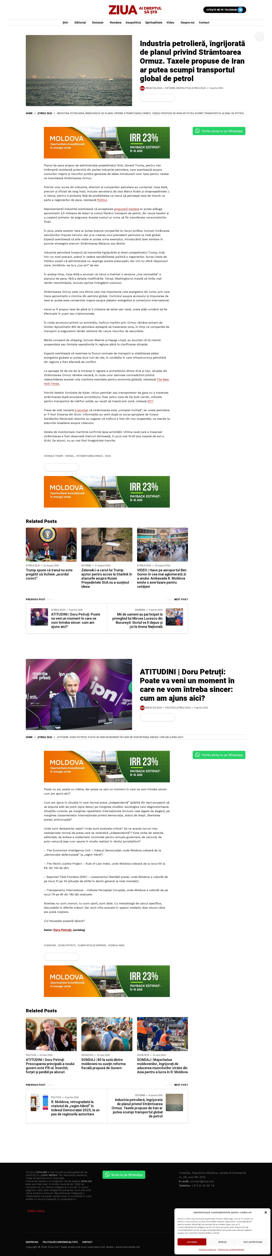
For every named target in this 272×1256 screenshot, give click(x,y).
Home (29, 113)
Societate (87, 1055)
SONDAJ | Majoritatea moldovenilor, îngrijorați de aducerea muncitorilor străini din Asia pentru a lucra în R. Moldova (162, 1066)
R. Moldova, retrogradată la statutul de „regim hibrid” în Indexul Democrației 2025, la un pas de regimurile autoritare (75, 1108)
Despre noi (32, 1242)
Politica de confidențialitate (231, 1249)
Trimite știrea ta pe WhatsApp (222, 131)
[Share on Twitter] (149, 98)
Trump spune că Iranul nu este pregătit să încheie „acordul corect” (49, 574)
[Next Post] (174, 617)
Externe (170, 88)
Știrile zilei (199, 88)
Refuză (222, 1242)
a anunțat (81, 410)
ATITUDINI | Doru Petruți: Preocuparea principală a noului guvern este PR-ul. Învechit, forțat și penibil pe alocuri (50, 1066)
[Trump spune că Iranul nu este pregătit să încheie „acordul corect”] (51, 544)
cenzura (50, 945)
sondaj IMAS (117, 945)
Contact (87, 1242)
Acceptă (192, 1242)
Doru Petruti (68, 945)
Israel (70, 456)
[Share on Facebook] (144, 98)
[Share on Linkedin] (160, 98)
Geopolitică (183, 88)
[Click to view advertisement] (107, 142)
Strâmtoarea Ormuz (90, 456)
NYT (150, 401)
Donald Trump (54, 456)
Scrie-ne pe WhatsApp (127, 1174)
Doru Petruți (62, 930)
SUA (108, 456)
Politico (102, 200)
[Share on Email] (165, 98)
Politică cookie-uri (207, 1249)
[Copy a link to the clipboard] (170, 98)
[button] (265, 1212)
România (140, 610)
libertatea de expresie (92, 945)
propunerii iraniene (126, 209)
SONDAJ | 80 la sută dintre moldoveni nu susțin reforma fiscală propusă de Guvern (103, 1064)
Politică (170, 707)
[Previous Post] (39, 617)
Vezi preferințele (252, 1242)
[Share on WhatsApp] (155, 98)
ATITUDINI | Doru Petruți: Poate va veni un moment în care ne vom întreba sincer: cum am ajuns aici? (75, 620)
